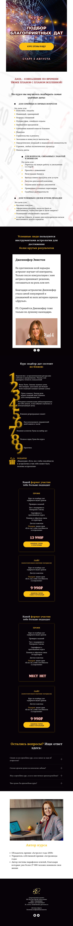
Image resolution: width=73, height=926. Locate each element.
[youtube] (38, 916)
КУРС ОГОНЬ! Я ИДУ (36, 46)
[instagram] (34, 916)
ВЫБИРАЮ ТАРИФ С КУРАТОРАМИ (37, 544)
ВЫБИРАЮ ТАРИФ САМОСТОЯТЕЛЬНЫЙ (37, 594)
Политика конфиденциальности (37, 910)
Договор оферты (36, 908)
